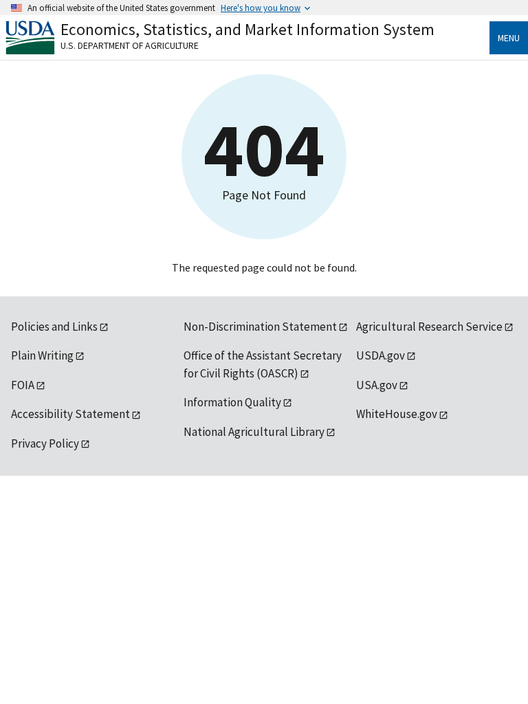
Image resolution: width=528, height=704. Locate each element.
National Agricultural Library (254, 431)
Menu (509, 38)
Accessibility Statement (70, 413)
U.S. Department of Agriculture (129, 45)
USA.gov (376, 385)
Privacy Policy (45, 443)
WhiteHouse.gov (396, 413)
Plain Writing (42, 355)
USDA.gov (380, 355)
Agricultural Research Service (429, 326)
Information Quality (232, 402)
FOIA (22, 385)
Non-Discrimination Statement (260, 326)
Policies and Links (54, 326)
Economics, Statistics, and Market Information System (247, 29)
